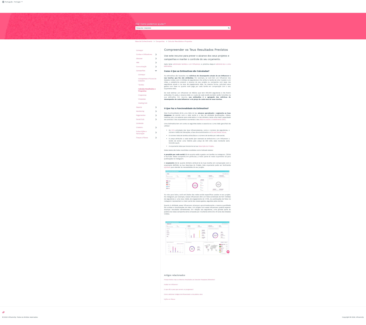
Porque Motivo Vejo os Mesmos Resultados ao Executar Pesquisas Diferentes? (189, 279)
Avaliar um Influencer (171, 284)
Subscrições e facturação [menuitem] (141, 132)
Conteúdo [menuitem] (139, 123)
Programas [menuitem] (142, 95)
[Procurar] (229, 28)
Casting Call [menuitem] (142, 103)
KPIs (173, 130)
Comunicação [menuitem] (141, 66)
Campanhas (160, 41)
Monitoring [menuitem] (140, 111)
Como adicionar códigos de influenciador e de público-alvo (183, 294)
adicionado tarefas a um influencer (186, 64)
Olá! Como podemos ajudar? (150, 24)
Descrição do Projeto (206, 146)
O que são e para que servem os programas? (178, 289)
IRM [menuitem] (137, 62)
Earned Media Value (218, 132)
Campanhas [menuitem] (140, 70)
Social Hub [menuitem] (140, 119)
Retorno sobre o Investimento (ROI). (213, 119)
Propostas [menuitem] (142, 99)
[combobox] (181, 28)
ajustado (167, 167)
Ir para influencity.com (353, 8)
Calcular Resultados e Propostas (180, 41)
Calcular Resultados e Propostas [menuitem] (147, 90)
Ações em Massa (169, 299)
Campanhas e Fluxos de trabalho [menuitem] (147, 80)
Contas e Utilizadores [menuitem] (144, 54)
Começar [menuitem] (139, 50)
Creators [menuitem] (139, 127)
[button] (156, 55)
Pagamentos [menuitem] (140, 115)
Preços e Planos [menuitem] (142, 137)
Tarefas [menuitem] (141, 85)
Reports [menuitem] (139, 107)
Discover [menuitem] (139, 58)
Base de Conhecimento (143, 41)
